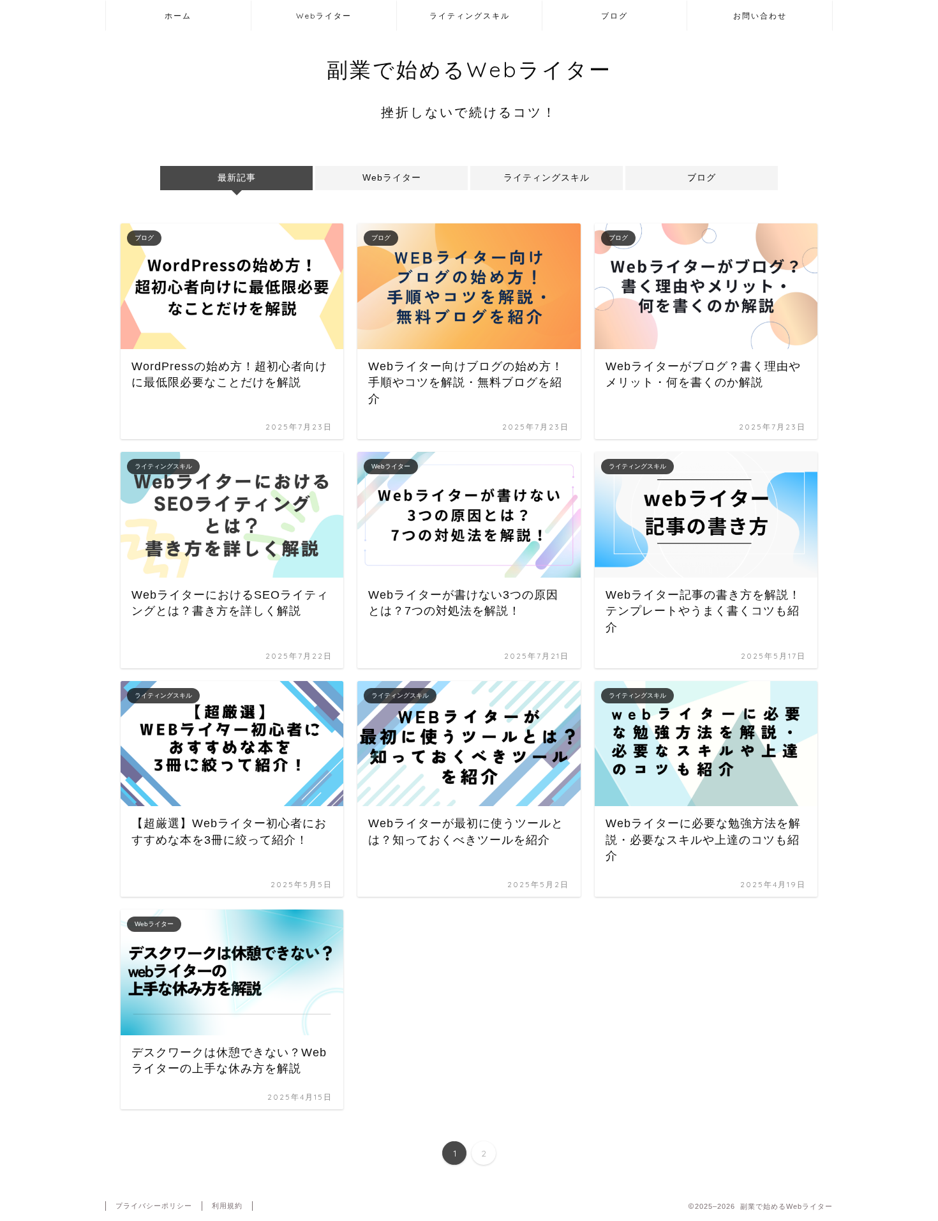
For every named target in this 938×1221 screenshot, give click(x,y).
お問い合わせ (760, 15)
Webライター (324, 15)
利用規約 (227, 1206)
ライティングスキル (469, 15)
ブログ (614, 15)
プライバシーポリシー (153, 1206)
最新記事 (236, 178)
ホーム (178, 15)
